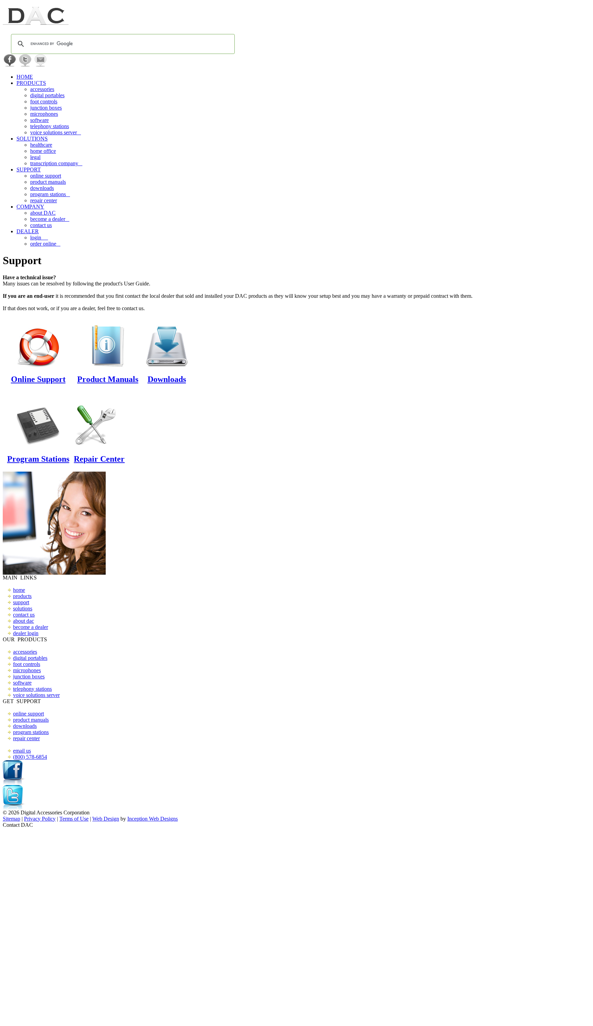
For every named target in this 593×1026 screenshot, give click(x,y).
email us (22, 751)
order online (45, 244)
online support (45, 176)
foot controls (43, 101)
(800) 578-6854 (30, 757)
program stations (50, 194)
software (39, 120)
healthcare (41, 145)
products (22, 596)
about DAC (43, 213)
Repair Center (99, 458)
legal (35, 157)
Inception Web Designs (152, 819)
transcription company (56, 163)
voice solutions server (55, 132)
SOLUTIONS (32, 139)
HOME (24, 77)
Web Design (105, 819)
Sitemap (11, 819)
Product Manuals (107, 379)
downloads (42, 188)
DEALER (27, 231)
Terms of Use (74, 819)
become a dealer (49, 219)
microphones (44, 114)
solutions (22, 608)
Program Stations (38, 458)
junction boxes (46, 108)
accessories (42, 89)
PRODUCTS (31, 83)
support (21, 602)
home (19, 590)
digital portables (47, 95)
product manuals (48, 182)
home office (43, 151)
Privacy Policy (40, 819)
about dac (23, 621)
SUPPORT (28, 169)
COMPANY (30, 207)
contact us (41, 225)
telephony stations (49, 126)
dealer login (25, 633)
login (39, 237)
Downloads (167, 379)
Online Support (38, 379)
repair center (43, 200)
